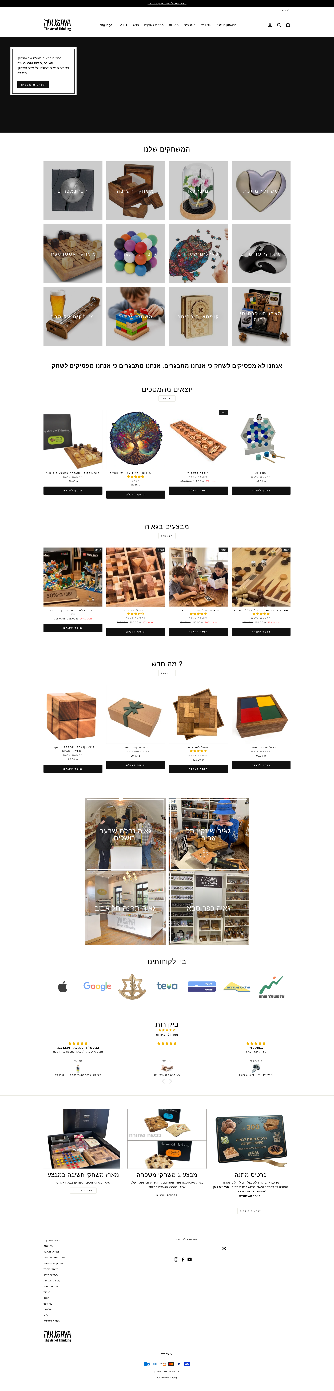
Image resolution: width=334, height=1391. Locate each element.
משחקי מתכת (50, 1269)
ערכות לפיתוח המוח (54, 1257)
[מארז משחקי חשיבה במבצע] (83, 1139)
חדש (136, 25)
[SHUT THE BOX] (256, 1068)
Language (105, 25)
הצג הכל (167, 398)
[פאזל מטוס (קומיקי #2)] (78, 1068)
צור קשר (206, 25)
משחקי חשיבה (51, 1251)
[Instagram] (176, 1259)
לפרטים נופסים (83, 1190)
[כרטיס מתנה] (251, 1139)
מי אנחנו (48, 1245)
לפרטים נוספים (33, 84)
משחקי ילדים (50, 1274)
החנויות (174, 25)
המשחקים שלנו (226, 25)
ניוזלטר (47, 1315)
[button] (135, 476)
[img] (167, 1030)
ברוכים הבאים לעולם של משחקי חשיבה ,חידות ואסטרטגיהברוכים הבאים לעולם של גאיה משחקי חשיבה (43, 65)
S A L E (122, 25)
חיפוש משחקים (51, 1240)
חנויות (46, 1292)
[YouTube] (190, 1259)
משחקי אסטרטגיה (53, 1263)
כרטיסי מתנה (50, 1286)
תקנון (46, 1297)
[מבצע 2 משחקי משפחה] (167, 1139)
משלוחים (190, 25)
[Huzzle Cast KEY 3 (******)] (167, 1068)
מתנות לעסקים (154, 25)
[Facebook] (183, 1259)
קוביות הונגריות (51, 1280)
